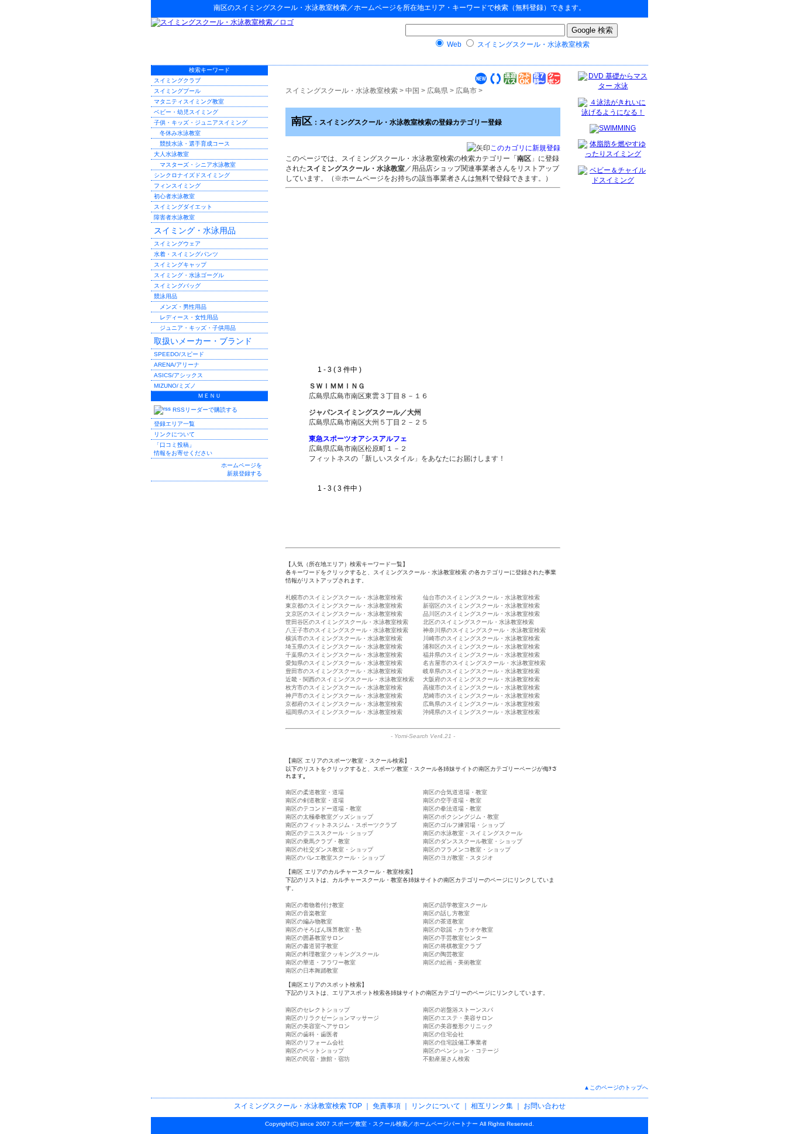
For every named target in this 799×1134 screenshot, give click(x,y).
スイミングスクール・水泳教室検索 (291, 8)
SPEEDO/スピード (179, 354)
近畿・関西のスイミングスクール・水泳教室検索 (349, 679)
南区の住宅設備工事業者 (455, 1042)
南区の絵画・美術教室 (452, 962)
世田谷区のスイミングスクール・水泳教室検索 (346, 622)
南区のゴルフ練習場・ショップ (464, 825)
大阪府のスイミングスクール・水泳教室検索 (481, 679)
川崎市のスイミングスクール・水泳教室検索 (481, 638)
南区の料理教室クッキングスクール (332, 954)
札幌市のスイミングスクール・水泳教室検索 (343, 597)
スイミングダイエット (183, 207)
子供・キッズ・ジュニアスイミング (200, 122)
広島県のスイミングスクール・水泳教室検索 (481, 704)
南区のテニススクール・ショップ (329, 833)
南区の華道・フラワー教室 (320, 962)
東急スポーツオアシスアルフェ (358, 439)
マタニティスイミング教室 (189, 101)
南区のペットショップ (314, 1050)
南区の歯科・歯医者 (311, 1034)
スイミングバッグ (177, 285)
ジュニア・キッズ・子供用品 (198, 328)
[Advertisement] (407, 277)
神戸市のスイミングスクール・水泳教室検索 (343, 695)
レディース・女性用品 (189, 317)
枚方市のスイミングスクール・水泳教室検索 (343, 687)
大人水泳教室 (171, 154)
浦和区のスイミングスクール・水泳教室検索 (481, 646)
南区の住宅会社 (443, 1034)
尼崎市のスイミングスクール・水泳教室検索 (481, 695)
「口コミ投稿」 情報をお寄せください (183, 449)
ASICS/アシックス (178, 375)
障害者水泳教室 (174, 217)
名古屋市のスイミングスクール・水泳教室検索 (484, 663)
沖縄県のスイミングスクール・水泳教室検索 (481, 712)
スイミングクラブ (177, 80)
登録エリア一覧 (174, 423)
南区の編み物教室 (308, 921)
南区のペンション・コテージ (461, 1050)
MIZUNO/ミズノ (175, 385)
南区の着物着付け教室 (314, 905)
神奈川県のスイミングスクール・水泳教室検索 (484, 630)
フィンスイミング (177, 185)
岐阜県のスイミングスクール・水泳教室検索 (481, 671)
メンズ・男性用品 (183, 307)
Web (454, 44)
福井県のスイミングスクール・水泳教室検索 (481, 655)
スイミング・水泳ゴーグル (189, 275)
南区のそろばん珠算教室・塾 (323, 929)
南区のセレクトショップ (317, 1010)
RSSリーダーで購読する (204, 409)
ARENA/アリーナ (176, 364)
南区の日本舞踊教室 (311, 970)
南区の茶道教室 (443, 921)
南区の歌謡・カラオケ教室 (458, 929)
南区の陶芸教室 (443, 954)
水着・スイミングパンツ (186, 254)
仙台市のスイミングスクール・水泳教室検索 (481, 597)
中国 (412, 91)
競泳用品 (165, 296)
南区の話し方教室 (446, 913)
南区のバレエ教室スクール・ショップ (335, 857)
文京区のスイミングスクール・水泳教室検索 (343, 614)
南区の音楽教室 (305, 913)
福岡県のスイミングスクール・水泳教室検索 (343, 712)
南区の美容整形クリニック (458, 1026)
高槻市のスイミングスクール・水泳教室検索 (481, 687)
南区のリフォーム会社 (314, 1042)
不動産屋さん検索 (446, 1059)
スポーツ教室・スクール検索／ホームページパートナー (405, 1124)
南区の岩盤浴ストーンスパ (458, 1010)
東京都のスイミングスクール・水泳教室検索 (343, 605)
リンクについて (174, 434)
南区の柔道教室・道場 (314, 792)
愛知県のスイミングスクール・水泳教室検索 (343, 663)
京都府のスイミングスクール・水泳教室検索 (343, 704)
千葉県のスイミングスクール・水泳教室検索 (343, 655)
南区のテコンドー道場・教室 (323, 808)
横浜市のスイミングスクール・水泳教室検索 (343, 638)
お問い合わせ (545, 1106)
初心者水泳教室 (174, 196)
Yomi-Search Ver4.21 (423, 736)
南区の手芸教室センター (455, 938)
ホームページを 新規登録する (241, 469)
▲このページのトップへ (616, 1087)
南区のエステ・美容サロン (458, 1018)
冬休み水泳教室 (180, 133)
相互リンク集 (492, 1106)
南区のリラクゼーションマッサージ (332, 1018)
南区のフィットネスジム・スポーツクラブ (341, 825)
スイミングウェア (177, 243)
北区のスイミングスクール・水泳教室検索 (478, 622)
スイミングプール (177, 91)
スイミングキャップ (180, 264)
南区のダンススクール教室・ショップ (472, 841)
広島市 (466, 91)
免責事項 (387, 1106)
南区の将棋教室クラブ (452, 946)
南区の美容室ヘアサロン (317, 1026)
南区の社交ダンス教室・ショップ (329, 849)
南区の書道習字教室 (311, 946)
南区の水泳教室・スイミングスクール (472, 833)
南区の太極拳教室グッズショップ (329, 817)
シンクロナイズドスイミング (192, 175)
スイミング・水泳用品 (195, 230)
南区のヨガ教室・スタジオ (458, 857)
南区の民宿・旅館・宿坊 (317, 1059)
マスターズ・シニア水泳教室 (198, 164)
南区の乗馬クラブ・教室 (317, 841)
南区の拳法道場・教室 (452, 808)
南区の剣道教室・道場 (314, 800)
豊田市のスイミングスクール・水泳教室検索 (343, 671)
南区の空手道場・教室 (452, 800)
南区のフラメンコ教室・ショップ (467, 849)
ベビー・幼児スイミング (186, 112)
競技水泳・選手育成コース (195, 143)
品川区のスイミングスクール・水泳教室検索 (481, 614)
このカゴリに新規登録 (525, 148)
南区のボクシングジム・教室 (461, 817)
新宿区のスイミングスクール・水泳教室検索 (481, 605)
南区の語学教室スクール (455, 905)
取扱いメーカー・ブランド (203, 341)
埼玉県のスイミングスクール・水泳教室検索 (343, 646)
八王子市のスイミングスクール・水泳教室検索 (346, 630)
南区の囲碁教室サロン (314, 938)
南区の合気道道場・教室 (455, 792)
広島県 (437, 91)
